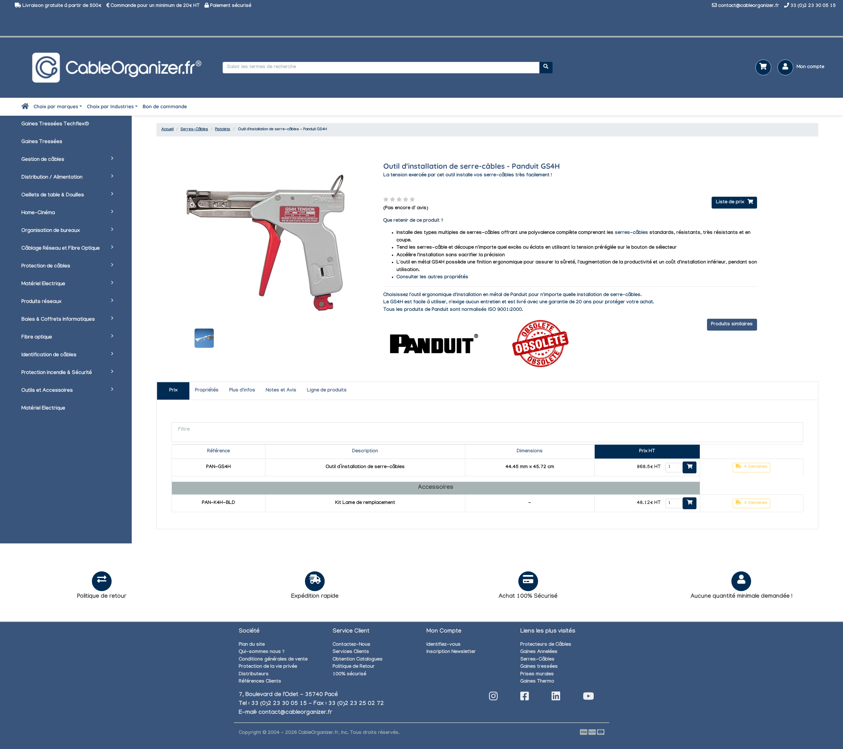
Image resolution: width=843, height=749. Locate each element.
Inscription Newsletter (451, 652)
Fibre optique (36, 338)
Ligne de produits (327, 391)
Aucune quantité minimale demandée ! (741, 596)
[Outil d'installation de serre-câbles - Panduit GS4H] (204, 338)
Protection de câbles (45, 266)
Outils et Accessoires (47, 391)
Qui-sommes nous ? (262, 652)
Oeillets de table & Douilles (52, 195)
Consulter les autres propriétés (432, 278)
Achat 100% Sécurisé (528, 596)
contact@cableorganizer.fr (748, 6)
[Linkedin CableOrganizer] (556, 698)
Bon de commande (165, 106)
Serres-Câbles (194, 129)
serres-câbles (631, 233)
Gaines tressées (539, 667)
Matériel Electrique (43, 284)
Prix (173, 391)
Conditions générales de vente (273, 660)
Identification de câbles (48, 355)
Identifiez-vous (443, 645)
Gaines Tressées (41, 142)
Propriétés (207, 391)
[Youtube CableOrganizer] (588, 698)
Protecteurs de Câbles (545, 645)
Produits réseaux (41, 302)
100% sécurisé (349, 675)
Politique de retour (101, 596)
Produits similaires (732, 325)
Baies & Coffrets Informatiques (58, 320)
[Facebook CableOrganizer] (524, 698)
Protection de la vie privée (268, 667)
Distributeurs (254, 675)
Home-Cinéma (38, 213)
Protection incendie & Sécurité (56, 373)
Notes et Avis (281, 391)
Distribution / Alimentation (51, 178)
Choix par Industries (110, 106)
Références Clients (260, 682)
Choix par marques (56, 106)
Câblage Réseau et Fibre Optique (60, 249)
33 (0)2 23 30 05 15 (813, 6)
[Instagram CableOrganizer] (493, 698)
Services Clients (351, 652)
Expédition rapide (315, 596)
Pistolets (222, 129)
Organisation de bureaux (50, 231)
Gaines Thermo (537, 682)
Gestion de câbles (42, 160)
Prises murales (537, 675)
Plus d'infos (242, 391)
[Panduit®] (432, 344)
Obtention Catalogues (358, 660)
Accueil (167, 129)
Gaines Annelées (538, 652)
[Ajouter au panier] (689, 467)
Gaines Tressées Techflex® (55, 124)
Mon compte (810, 67)
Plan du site (252, 645)
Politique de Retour (354, 667)
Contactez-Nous (351, 645)
